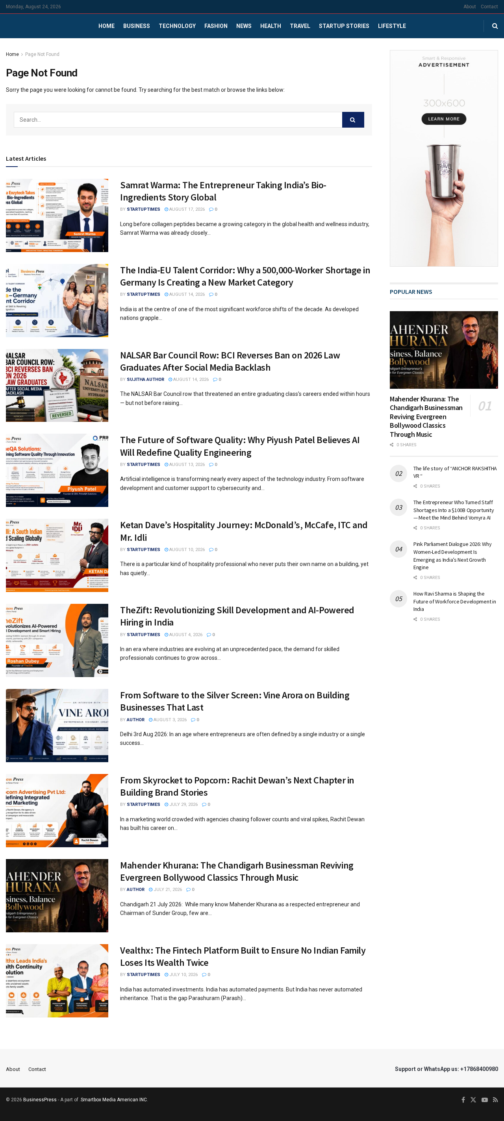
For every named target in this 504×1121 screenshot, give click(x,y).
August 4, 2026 (185, 634)
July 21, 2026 (167, 889)
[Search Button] (495, 26)
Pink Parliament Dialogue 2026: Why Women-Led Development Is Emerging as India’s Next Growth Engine (452, 555)
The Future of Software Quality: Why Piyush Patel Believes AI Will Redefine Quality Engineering (239, 446)
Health (270, 26)
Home (106, 26)
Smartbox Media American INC (114, 1099)
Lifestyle (392, 26)
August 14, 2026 (186, 294)
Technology (177, 26)
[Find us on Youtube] (485, 1100)
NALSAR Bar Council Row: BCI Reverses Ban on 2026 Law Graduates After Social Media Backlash (230, 361)
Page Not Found (42, 54)
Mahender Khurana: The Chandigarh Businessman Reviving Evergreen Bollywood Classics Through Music (237, 871)
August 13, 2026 (186, 464)
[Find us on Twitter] (473, 1100)
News (244, 26)
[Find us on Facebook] (463, 1100)
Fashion (216, 26)
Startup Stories (344, 26)
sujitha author (145, 379)
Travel (300, 26)
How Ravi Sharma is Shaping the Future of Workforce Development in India (454, 601)
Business (136, 26)
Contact (489, 6)
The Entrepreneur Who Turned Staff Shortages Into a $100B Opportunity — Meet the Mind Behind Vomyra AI (453, 510)
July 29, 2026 (183, 804)
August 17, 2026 (186, 209)
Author (136, 889)
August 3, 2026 (169, 719)
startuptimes (143, 209)
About (469, 6)
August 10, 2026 (186, 549)
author (136, 719)
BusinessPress (40, 1099)
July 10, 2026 (183, 974)
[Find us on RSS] (495, 1100)
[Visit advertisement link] (444, 158)
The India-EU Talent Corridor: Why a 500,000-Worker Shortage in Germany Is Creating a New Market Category (245, 276)
